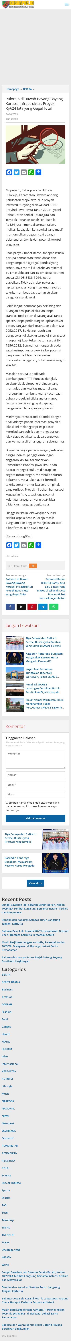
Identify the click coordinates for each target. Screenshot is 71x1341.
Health (6, 1034)
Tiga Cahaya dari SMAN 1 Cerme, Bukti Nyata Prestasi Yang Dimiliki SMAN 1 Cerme (43, 642)
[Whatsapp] (53, 607)
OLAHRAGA (9, 1131)
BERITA (6, 974)
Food (5, 1019)
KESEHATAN (9, 1071)
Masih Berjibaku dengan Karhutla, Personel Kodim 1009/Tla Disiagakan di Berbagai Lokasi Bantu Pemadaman (33, 946)
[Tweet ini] (21, 607)
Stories (6, 1197)
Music (5, 1093)
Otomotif (7, 1138)
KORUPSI (7, 1078)
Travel (5, 1242)
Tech (5, 1212)
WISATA (6, 1257)
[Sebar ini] (10, 607)
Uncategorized (11, 1250)
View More (35, 883)
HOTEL (6, 1041)
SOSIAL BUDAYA (11, 1183)
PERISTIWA (8, 1160)
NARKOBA (8, 1101)
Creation (7, 997)
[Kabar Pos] (18, 4)
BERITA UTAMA (11, 982)
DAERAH (7, 1004)
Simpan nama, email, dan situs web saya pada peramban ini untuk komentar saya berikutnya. (32, 806)
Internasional (10, 1064)
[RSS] (33, 566)
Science (6, 1175)
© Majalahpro (9, 1335)
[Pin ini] (32, 607)
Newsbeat (8, 1123)
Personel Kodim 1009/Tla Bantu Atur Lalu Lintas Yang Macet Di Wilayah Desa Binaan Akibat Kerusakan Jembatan (51, 587)
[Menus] (66, 4)
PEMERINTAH (10, 1145)
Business (7, 989)
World (5, 1264)
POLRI (5, 1168)
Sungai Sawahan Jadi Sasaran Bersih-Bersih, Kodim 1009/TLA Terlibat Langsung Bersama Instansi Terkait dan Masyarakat (35, 908)
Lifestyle (7, 1086)
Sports (6, 1190)
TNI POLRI (8, 1235)
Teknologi (8, 1220)
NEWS (5, 1116)
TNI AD (6, 1227)
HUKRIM (7, 1049)
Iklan (5, 1056)
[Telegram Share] (43, 607)
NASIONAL (8, 1108)
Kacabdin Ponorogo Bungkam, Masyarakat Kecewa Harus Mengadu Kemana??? (44, 657)
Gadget (6, 1026)
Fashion (6, 1012)
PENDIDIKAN (9, 1153)
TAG (4, 1205)
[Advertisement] (35, 46)
